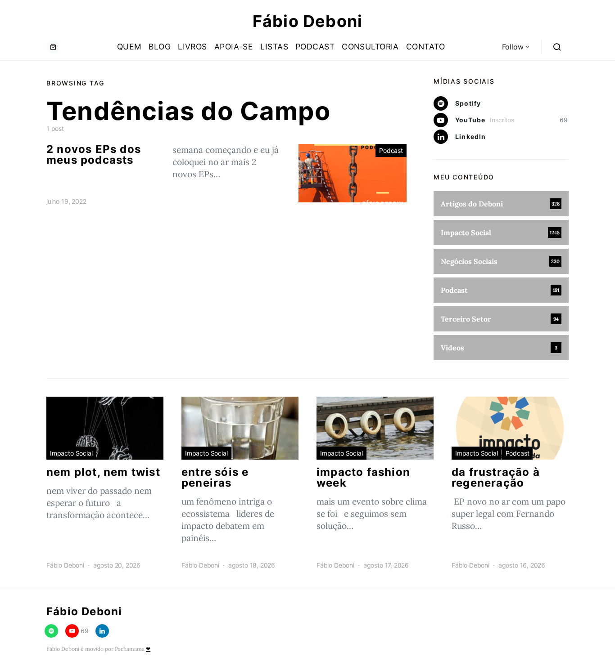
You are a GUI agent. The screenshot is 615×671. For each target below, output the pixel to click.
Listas (274, 46)
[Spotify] (51, 631)
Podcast (315, 46)
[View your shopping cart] (53, 47)
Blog (160, 46)
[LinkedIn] (102, 631)
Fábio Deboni (307, 21)
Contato (425, 46)
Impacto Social (71, 453)
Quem (129, 46)
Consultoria (370, 46)
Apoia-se (233, 46)
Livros (192, 46)
